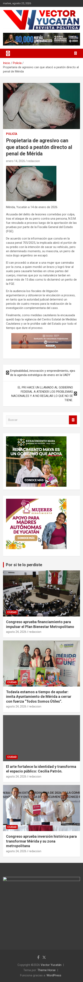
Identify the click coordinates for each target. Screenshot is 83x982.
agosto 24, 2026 (16, 631)
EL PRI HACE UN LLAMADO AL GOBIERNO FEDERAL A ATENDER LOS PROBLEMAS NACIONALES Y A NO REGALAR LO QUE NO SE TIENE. (42, 394)
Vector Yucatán (51, 965)
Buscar (73, 419)
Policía (11, 133)
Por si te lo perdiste (24, 564)
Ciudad (12, 612)
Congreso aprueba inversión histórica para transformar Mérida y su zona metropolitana (41, 841)
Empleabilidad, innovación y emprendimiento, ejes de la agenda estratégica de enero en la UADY (42, 373)
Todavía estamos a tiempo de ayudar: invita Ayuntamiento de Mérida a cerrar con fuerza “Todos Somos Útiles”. (38, 696)
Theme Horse (46, 970)
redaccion (33, 161)
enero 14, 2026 (15, 161)
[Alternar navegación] (8, 53)
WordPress (54, 975)
